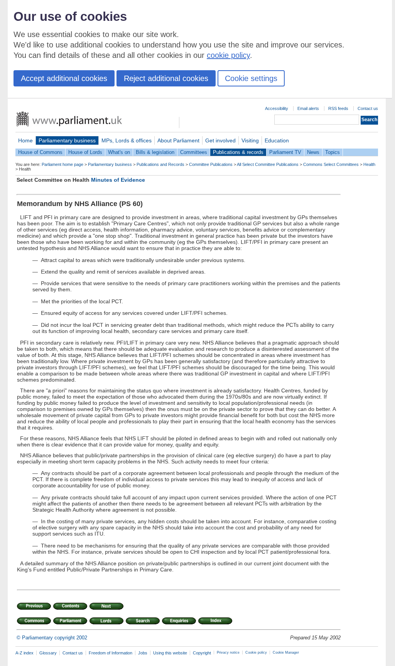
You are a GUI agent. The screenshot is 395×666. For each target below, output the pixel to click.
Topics (332, 152)
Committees (193, 152)
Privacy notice (228, 652)
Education (277, 140)
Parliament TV (285, 152)
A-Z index (24, 653)
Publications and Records (160, 164)
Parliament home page (62, 164)
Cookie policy (256, 652)
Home (25, 140)
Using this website (170, 653)
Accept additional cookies (64, 78)
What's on (119, 152)
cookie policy (228, 55)
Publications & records (238, 152)
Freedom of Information (110, 653)
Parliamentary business (67, 140)
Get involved (220, 140)
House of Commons (40, 152)
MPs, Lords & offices (126, 140)
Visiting (250, 140)
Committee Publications (211, 164)
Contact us (368, 108)
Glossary (48, 653)
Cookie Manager (286, 652)
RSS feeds (338, 108)
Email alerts (308, 108)
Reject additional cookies (166, 78)
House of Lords (85, 152)
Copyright (202, 653)
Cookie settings (251, 78)
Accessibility (276, 108)
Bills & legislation (155, 152)
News (313, 152)
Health (369, 164)
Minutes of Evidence (118, 180)
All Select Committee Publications (268, 164)
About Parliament (178, 140)
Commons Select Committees (331, 164)
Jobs (142, 653)
